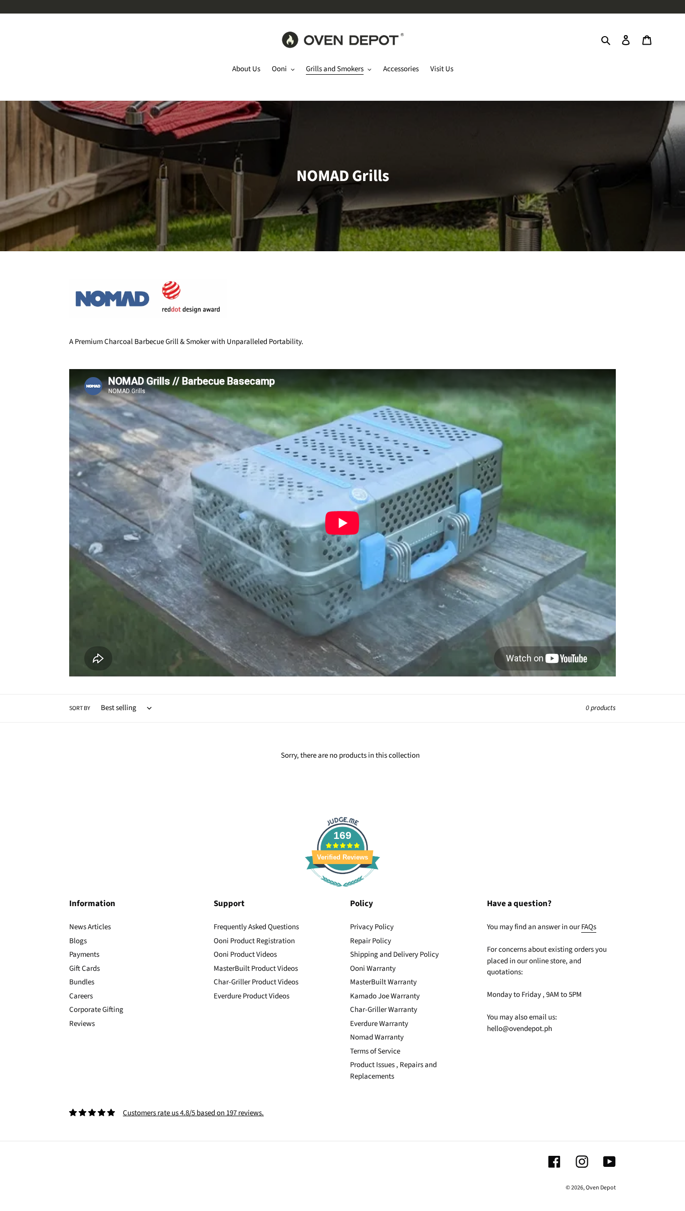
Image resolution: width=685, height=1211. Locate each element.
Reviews (82, 1023)
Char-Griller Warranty (383, 1009)
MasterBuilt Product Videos (256, 968)
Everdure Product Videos (251, 996)
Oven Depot (601, 1187)
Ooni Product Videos (245, 954)
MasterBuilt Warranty (383, 982)
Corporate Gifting (96, 1009)
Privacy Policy (372, 927)
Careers (81, 996)
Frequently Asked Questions (256, 927)
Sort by (79, 708)
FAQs (588, 927)
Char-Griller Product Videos (256, 982)
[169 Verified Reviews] (342, 892)
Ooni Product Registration (254, 941)
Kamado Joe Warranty (385, 996)
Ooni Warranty (373, 968)
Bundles (81, 982)
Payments (84, 954)
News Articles (90, 927)
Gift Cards (84, 968)
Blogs (78, 941)
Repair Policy (370, 941)
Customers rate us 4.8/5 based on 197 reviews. (193, 1113)
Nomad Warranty (377, 1037)
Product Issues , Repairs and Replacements (393, 1071)
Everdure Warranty (379, 1023)
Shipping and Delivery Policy (394, 954)
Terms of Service (375, 1051)
